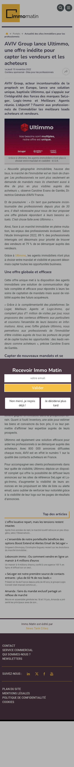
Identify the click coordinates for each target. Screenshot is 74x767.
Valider (37, 388)
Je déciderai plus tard (55, 403)
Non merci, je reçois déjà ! (22, 403)
